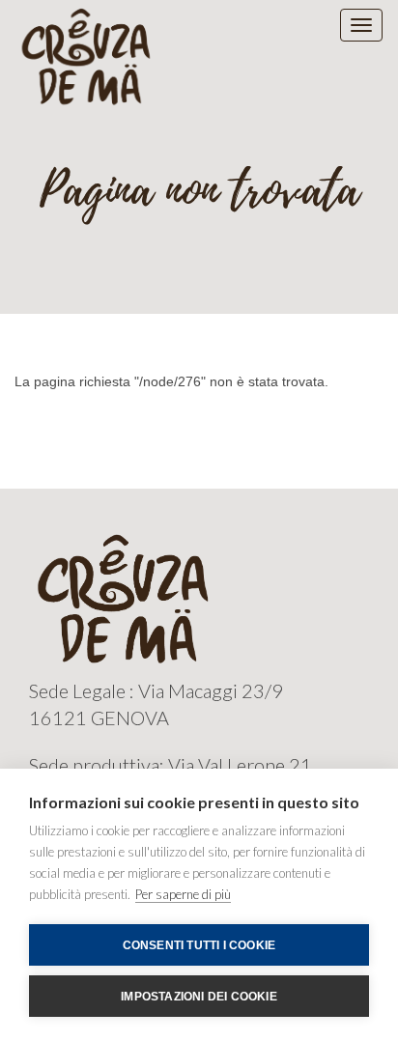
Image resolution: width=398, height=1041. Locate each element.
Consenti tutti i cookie (199, 945)
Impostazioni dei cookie (199, 996)
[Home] (87, 54)
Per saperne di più (183, 894)
